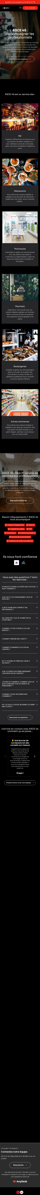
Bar (20, 136)
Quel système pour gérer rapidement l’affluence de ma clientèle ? (16, 672)
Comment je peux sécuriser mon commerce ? (14, 695)
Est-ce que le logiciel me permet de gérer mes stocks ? (18, 706)
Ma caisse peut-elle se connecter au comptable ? (16, 619)
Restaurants (20, 191)
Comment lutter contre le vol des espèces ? (16, 629)
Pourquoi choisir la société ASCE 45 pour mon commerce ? (18, 588)
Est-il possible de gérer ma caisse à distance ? (16, 662)
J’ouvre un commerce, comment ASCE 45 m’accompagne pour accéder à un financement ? (18, 684)
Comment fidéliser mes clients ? (14, 639)
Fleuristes (20, 306)
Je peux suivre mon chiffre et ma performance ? (14, 608)
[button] (20, 589)
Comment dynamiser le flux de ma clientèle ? (15, 648)
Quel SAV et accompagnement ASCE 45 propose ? (17, 598)
